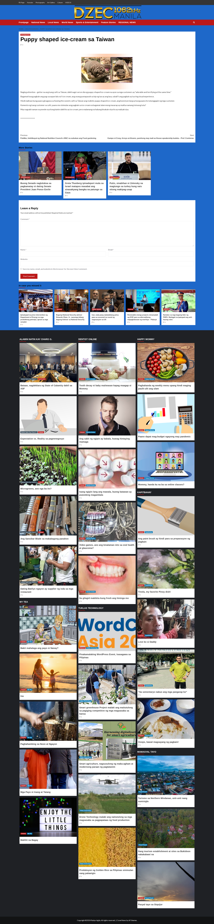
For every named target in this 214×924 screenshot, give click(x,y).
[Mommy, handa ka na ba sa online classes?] (165, 461)
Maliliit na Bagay (29, 840)
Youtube (30, 2)
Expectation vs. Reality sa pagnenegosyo (42, 438)
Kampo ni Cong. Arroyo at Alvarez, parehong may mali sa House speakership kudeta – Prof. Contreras (151, 136)
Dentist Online (90, 379)
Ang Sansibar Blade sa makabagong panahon (44, 538)
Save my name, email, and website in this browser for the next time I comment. (55, 269)
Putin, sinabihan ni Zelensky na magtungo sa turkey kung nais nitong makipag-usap (126, 186)
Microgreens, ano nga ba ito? (35, 488)
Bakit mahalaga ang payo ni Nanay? (39, 648)
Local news (42, 379)
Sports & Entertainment (87, 22)
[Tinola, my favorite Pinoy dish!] (165, 569)
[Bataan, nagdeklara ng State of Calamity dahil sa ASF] (48, 362)
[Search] (194, 22)
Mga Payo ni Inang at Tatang (35, 792)
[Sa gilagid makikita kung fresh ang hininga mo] (107, 575)
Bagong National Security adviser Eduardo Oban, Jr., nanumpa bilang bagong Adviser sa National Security (70, 317)
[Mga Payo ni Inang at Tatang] (48, 769)
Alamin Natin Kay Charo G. (29, 379)
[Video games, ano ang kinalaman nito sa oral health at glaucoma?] (107, 522)
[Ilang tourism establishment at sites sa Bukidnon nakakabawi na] (165, 828)
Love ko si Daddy (147, 642)
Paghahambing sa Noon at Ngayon (38, 744)
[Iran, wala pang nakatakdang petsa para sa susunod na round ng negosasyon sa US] (107, 300)
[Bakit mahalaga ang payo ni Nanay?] (48, 625)
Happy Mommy (149, 379)
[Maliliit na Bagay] (48, 817)
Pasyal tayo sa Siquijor (150, 904)
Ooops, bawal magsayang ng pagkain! (158, 742)
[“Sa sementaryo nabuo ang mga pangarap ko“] (165, 669)
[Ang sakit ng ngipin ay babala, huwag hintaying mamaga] (107, 415)
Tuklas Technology (92, 648)
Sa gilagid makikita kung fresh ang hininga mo (104, 598)
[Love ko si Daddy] (165, 619)
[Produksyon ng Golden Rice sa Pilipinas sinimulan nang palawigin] (107, 847)
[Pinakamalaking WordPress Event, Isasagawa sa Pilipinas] (107, 631)
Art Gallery (51, 2)
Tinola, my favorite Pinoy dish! (154, 592)
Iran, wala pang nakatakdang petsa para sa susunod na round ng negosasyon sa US (105, 317)
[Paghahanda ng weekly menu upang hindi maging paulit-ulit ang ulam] (165, 362)
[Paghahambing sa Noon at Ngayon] (48, 721)
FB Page (21, 2)
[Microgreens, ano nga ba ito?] (48, 465)
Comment (25, 219)
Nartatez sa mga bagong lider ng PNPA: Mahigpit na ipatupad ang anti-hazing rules (177, 317)
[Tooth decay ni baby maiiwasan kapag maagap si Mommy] (107, 362)
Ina (22, 696)
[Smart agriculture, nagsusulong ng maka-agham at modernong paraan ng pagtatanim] (107, 741)
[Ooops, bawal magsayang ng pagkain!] (165, 719)
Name (23, 250)
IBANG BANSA (96, 309)
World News (67, 22)
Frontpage (24, 22)
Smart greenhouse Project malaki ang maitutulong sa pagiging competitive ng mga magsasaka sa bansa (106, 710)
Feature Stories (108, 22)
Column (60, 2)
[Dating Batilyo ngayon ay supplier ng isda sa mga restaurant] (48, 566)
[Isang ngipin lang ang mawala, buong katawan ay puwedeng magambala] (107, 469)
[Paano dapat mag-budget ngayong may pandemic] (165, 413)
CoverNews (121, 920)
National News (38, 22)
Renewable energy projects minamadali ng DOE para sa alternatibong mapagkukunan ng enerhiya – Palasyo (142, 317)
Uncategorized (25, 34)
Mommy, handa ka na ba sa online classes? (161, 484)
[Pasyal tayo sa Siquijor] (165, 881)
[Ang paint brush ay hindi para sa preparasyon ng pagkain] (165, 515)
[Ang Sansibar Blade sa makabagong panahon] (48, 515)
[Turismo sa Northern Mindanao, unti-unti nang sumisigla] (165, 775)
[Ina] (48, 673)
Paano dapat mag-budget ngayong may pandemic (164, 436)
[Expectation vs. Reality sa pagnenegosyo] (48, 415)
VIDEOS (68, 2)
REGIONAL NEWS (127, 22)
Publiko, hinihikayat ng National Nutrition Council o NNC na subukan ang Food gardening (58, 136)
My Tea (30, 641)
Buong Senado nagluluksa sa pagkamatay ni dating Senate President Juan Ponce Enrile (35, 186)
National (23, 309)
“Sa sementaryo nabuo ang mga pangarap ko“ (162, 692)
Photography (40, 2)
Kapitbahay (148, 532)
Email (111, 250)
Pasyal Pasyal (143, 791)
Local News (53, 22)
